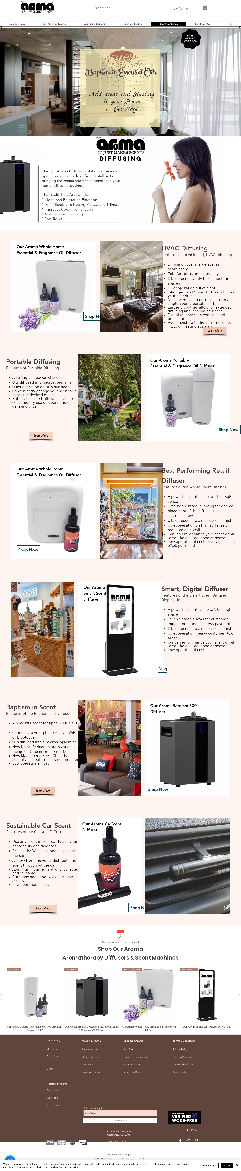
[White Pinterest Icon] (196, 1140)
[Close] (237, 1165)
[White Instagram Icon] (188, 1140)
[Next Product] (239, 995)
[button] (204, 7)
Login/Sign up (180, 8)
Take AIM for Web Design (118, 1154)
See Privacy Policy (68, 1167)
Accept (226, 1165)
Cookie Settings (208, 1165)
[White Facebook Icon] (180, 1140)
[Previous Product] (2, 995)
